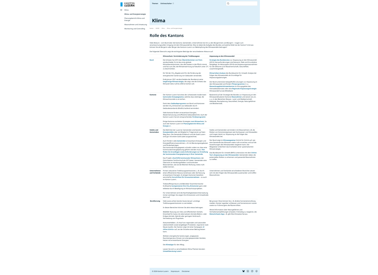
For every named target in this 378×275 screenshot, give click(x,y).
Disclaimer (186, 271)
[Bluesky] (244, 271)
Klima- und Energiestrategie (135, 14)
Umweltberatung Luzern (172, 251)
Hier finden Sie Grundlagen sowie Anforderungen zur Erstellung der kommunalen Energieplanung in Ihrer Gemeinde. (185, 152)
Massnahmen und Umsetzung (135, 24)
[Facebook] (257, 271)
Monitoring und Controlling (134, 29)
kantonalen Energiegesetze (173, 97)
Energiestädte (168, 132)
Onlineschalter (166, 3)
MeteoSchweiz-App (216, 214)
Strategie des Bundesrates (219, 60)
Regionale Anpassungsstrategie (244, 89)
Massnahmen (237, 97)
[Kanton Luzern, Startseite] (127, 4)
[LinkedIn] (248, 271)
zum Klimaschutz (197, 121)
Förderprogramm (199, 117)
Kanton (151, 28)
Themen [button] (155, 3)
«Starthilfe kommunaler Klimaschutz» (186, 158)
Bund (152, 60)
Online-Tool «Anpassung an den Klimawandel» (233, 154)
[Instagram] (252, 271)
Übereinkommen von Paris (192, 60)
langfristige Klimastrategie (173, 81)
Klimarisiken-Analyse (217, 73)
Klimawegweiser (229, 140)
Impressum (175, 271)
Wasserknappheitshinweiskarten (221, 86)
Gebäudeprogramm (178, 103)
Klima (126, 10)
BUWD (157, 28)
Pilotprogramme (238, 84)
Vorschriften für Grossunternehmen (185, 177)
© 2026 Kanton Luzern (160, 271)
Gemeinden (181, 141)
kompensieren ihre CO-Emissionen (185, 186)
